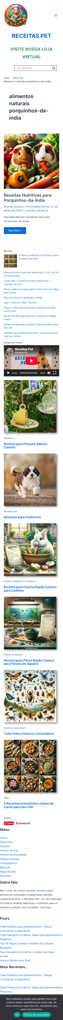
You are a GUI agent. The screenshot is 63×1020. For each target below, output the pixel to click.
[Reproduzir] (8, 373)
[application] (31, 360)
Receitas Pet (10, 511)
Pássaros (9, 438)
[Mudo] (49, 373)
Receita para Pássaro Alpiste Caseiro (25, 445)
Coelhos (8, 581)
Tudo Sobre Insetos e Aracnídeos (29, 733)
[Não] (58, 1007)
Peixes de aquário (13, 654)
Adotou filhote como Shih (15, 960)
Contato (5, 846)
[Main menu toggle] (55, 15)
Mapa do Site (8, 871)
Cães (6, 798)
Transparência (8, 863)
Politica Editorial (9, 859)
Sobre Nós (6, 842)
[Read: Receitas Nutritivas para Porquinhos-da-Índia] (31, 161)
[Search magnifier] (53, 68)
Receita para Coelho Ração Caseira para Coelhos (30, 588)
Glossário (5, 875)
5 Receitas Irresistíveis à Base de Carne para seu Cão (29, 805)
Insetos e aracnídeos (15, 728)
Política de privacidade (13, 854)
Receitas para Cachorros (22, 517)
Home (3, 837)
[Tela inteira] (54, 373)
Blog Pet (5, 867)
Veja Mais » (15, 231)
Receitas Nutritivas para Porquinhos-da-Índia (28, 198)
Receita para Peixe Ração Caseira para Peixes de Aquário (29, 662)
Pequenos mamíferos (24, 581)
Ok (17, 1014)
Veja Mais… (46, 907)
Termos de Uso (9, 850)
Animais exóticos (14, 206)
